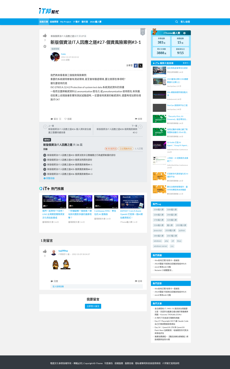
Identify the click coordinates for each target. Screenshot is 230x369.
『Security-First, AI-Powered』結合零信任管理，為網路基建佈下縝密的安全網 (177, 118)
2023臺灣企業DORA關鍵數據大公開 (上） (177, 80)
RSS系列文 (112, 148)
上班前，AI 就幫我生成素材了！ (177, 159)
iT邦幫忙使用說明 (170, 363)
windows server (160, 246)
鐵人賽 (170, 225)
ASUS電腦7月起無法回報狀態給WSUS (170, 264)
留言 (57, 119)
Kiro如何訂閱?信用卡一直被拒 (167, 260)
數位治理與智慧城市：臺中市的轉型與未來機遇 (177, 188)
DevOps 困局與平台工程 (177, 105)
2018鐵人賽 (170, 230)
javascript (158, 230)
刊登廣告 (108, 363)
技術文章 (44, 21)
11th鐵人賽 (158, 225)
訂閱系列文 (127, 148)
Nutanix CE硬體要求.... (164, 270)
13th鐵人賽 (158, 215)
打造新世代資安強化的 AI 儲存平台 (177, 175)
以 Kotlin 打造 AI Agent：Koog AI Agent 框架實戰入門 (177, 144)
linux (179, 241)
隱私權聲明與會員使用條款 (148, 363)
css (172, 246)
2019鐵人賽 (181, 225)
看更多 (185, 63)
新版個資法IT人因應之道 (62, 36)
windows (157, 241)
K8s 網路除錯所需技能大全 (177, 93)
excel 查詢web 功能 (163, 267)
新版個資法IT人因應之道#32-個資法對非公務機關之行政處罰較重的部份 (81, 155)
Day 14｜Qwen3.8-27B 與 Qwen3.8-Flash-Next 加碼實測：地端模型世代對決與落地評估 (171, 330)
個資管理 (55, 49)
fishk (63, 54)
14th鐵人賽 (172, 215)
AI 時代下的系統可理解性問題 (167, 318)
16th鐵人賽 (172, 209)
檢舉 (140, 119)
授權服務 (119, 363)
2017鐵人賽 (172, 236)
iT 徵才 (76, 21)
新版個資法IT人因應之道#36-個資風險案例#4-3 (69, 174)
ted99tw (63, 250)
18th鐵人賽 (158, 236)
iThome (99, 363)
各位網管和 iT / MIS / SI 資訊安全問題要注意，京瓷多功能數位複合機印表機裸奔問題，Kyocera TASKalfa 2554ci (171, 311)
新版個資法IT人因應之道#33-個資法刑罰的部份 (69, 159)
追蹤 (69, 119)
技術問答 (54, 21)
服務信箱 (129, 363)
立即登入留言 (93, 306)
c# (173, 241)
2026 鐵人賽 (95, 21)
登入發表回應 (58, 286)
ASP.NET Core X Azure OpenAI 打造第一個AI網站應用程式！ (131, 214)
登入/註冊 (185, 21)
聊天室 (85, 21)
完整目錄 (50, 178)
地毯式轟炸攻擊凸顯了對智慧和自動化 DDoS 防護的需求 (177, 131)
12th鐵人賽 (172, 220)
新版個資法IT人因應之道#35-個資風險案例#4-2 (69, 169)
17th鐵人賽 (158, 220)
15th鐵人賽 (158, 209)
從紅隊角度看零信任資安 (177, 68)
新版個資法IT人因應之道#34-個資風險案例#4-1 (69, 164)
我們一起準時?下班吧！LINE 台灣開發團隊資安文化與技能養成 (53, 214)
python (182, 230)
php (166, 241)
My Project (65, 21)
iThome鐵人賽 (172, 33)
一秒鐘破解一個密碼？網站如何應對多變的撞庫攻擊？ (80, 214)
